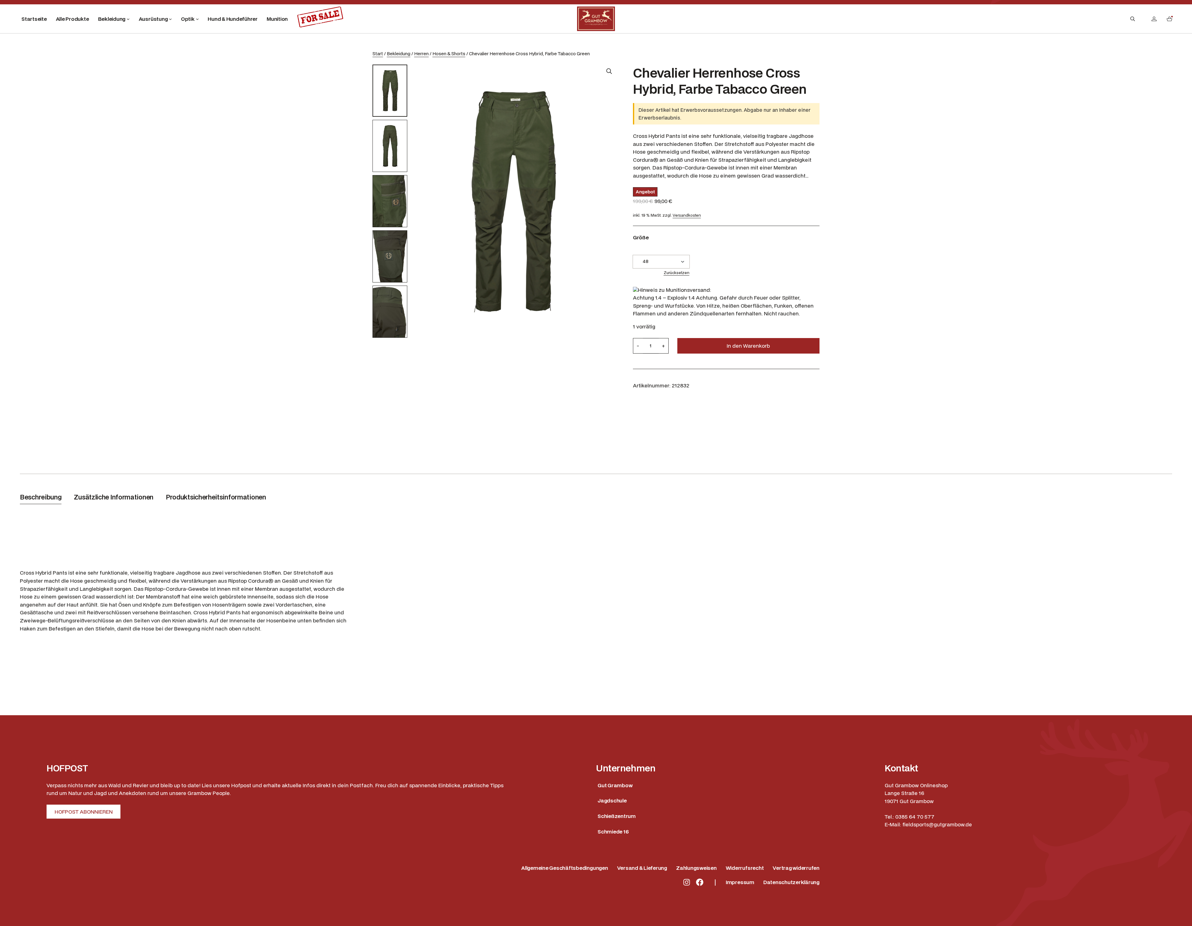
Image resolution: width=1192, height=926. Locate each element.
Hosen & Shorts (448, 53)
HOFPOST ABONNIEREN (84, 811)
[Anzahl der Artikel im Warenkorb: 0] (1169, 18)
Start (377, 53)
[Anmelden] (1154, 19)
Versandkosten (687, 215)
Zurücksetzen (676, 272)
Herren (421, 53)
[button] (609, 71)
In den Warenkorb (748, 345)
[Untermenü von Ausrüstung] (170, 18)
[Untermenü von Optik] (197, 18)
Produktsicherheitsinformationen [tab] (216, 497)
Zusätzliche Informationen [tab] (113, 497)
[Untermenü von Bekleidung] (128, 18)
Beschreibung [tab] (40, 497)
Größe (641, 237)
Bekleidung (398, 53)
